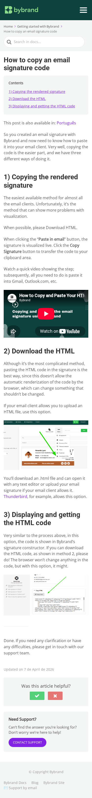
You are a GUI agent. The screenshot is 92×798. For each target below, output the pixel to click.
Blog (35, 782)
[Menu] (83, 10)
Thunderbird (15, 496)
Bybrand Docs (15, 782)
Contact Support (27, 742)
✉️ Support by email (20, 787)
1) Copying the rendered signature (37, 91)
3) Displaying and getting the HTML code (42, 106)
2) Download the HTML (27, 98)
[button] (37, 696)
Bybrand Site (54, 782)
